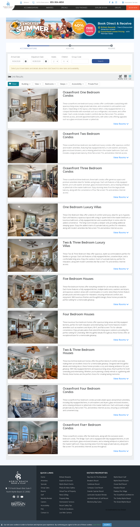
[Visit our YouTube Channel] (22, 497)
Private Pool (93, 84)
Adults (53, 57)
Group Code (76, 57)
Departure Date (37, 57)
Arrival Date (15, 57)
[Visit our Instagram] (18, 497)
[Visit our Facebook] (14, 497)
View (37, 84)
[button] (13, 84)
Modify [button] (120, 79)
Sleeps (63, 84)
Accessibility (77, 84)
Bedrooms (49, 84)
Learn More (97, 525)
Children (65, 57)
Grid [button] (125, 79)
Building (25, 84)
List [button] (130, 79)
